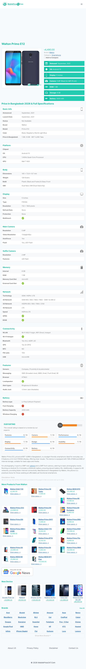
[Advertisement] (43, 24)
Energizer (22, 622)
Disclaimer (53, 648)
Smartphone (56, 55)
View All (81, 608)
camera (32, 466)
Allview (36, 613)
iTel (36, 631)
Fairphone (50, 622)
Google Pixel (8, 627)
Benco (78, 613)
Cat (50, 617)
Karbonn (50, 631)
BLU (36, 617)
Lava (64, 631)
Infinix (8, 631)
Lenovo (78, 631)
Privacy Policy (32, 648)
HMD (22, 627)
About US (12, 648)
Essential (36, 622)
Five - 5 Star (64, 622)
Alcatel (22, 613)
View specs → (15, 494)
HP (50, 627)
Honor (36, 627)
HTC (64, 627)
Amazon (50, 613)
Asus (64, 613)
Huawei (78, 627)
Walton (24, 484)
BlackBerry (8, 617)
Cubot (78, 617)
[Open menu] (81, 4)
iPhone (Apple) (22, 631)
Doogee (8, 622)
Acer (8, 613)
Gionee (78, 622)
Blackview (22, 617)
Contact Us (73, 648)
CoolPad (64, 617)
